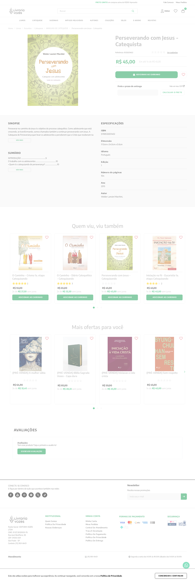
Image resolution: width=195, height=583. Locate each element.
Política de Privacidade (111, 576)
